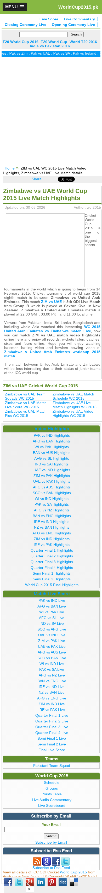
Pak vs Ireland (81, 53)
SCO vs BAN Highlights (52, 493)
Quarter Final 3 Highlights (52, 562)
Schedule (51, 782)
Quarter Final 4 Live (51, 733)
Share (37, 179)
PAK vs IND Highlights (52, 435)
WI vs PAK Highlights (52, 447)
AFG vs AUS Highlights (52, 487)
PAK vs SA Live (51, 669)
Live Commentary (79, 19)
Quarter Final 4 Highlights (52, 567)
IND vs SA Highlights (52, 464)
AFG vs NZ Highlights (52, 510)
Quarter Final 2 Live (51, 721)
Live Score (48, 19)
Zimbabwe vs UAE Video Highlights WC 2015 (73, 413)
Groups (52, 788)
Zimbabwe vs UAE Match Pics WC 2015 (26, 413)
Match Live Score (52, 593)
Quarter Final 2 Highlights (52, 556)
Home (10, 168)
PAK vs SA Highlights (52, 504)
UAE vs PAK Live (52, 646)
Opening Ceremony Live (73, 24)
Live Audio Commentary (51, 800)
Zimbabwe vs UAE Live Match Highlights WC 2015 (75, 405)
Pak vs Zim (15, 53)
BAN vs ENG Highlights (52, 516)
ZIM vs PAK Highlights (51, 476)
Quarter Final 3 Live (51, 727)
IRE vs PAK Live (51, 710)
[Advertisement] (51, 113)
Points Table (52, 794)
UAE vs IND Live (51, 635)
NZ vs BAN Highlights (51, 527)
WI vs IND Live (51, 664)
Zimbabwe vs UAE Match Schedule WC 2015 (73, 396)
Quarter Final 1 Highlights (52, 550)
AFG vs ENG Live (51, 698)
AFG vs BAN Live (51, 606)
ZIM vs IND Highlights (52, 539)
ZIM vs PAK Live (51, 641)
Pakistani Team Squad (51, 765)
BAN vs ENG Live (51, 681)
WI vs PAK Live (51, 612)
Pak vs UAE (37, 53)
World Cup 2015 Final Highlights (51, 585)
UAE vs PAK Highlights (51, 481)
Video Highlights (52, 428)
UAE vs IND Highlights (51, 470)
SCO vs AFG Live (51, 629)
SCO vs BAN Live (51, 658)
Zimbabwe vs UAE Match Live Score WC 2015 (26, 405)
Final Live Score (51, 750)
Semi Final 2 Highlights (52, 579)
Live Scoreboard (51, 805)
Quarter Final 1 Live (51, 715)
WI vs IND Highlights (52, 499)
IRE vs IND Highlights (51, 522)
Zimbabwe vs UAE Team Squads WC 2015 (25, 396)
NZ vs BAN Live (52, 692)
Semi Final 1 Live (51, 738)
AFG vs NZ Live (52, 675)
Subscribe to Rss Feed (51, 868)
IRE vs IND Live (52, 687)
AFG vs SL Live (51, 618)
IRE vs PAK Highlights (52, 544)
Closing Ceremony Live (25, 24)
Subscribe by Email (51, 842)
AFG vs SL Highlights (51, 458)
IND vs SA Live (51, 623)
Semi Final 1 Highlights (52, 573)
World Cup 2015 (73, 872)
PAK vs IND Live (51, 600)
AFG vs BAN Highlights (52, 441)
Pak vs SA (58, 53)
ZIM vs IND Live (51, 704)
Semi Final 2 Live (51, 744)
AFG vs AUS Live (52, 652)
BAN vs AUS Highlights (51, 453)
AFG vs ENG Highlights (51, 533)
